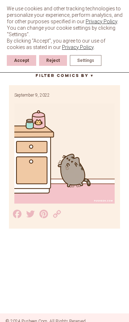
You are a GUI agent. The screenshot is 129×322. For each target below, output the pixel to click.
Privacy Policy (101, 21)
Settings (85, 60)
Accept (21, 60)
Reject (53, 60)
